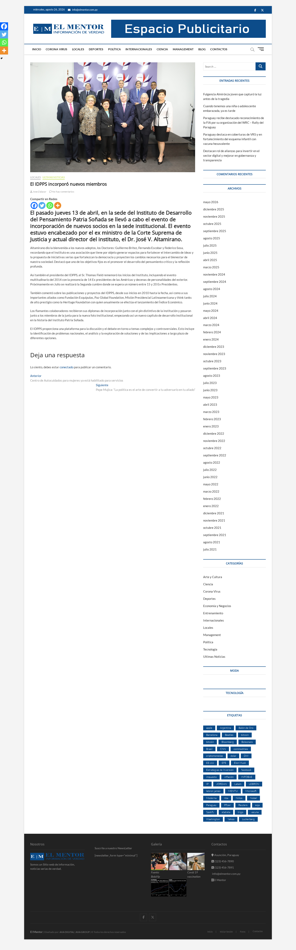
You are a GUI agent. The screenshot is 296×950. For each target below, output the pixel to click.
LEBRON (254, 783)
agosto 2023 (211, 375)
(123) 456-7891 (224, 867)
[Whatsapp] (49, 205)
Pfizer (227, 805)
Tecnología (210, 649)
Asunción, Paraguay (226, 855)
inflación (229, 776)
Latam (237, 783)
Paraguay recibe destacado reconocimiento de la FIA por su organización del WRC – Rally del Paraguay (233, 122)
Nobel (253, 798)
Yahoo (231, 819)
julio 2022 (210, 469)
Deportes (96, 49)
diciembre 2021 (213, 513)
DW (246, 755)
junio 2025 (210, 252)
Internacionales (138, 49)
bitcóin (210, 741)
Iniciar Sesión (226, 931)
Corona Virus (56, 49)
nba (226, 798)
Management (183, 49)
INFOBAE (246, 776)
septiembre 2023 (214, 368)
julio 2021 (210, 549)
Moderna (211, 798)
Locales (78, 49)
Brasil (209, 748)
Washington (213, 819)
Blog (202, 49)
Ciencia (162, 49)
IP (207, 783)
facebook (246, 769)
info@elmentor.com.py (84, 9)
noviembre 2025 (214, 216)
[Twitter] (42, 205)
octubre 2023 (212, 361)
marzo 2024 (211, 325)
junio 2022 (210, 477)
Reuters (242, 805)
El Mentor (220, 880)
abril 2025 (210, 260)
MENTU (233, 791)
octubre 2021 (212, 527)
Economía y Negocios (217, 606)
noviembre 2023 (214, 354)
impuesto (211, 776)
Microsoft (251, 791)
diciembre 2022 (213, 433)
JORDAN (221, 783)
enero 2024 (211, 339)
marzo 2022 (211, 491)
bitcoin (245, 734)
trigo (240, 812)
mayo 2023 (210, 397)
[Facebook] (34, 205)
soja (257, 805)
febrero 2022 (212, 498)
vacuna (255, 812)
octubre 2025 (212, 223)
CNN (223, 748)
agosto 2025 (211, 238)
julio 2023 (210, 383)
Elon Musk (240, 762)
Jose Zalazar (39, 191)
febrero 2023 (212, 419)
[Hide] (1, 58)
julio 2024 (210, 296)
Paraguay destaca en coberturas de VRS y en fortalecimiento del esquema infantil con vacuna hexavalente (232, 139)
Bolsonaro (247, 741)
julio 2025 (210, 245)
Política (114, 49)
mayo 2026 (210, 202)
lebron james (213, 791)
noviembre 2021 (214, 520)
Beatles (229, 734)
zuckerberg (248, 819)
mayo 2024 (210, 310)
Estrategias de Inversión (220, 769)
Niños (239, 798)
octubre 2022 (212, 448)
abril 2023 (210, 404)
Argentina (225, 727)
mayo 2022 (210, 484)
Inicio (36, 49)
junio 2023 (210, 390)
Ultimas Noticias (53, 177)
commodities (241, 748)
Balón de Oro (246, 727)
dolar (233, 755)
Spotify (210, 812)
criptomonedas (214, 755)
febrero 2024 (212, 332)
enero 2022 (211, 506)
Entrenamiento (213, 613)
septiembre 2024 (214, 281)
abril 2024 (210, 318)
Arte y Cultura (212, 577)
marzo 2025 (211, 267)
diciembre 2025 (213, 209)
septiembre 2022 (214, 455)
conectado (66, 367)
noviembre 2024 (214, 274)
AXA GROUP (83, 932)
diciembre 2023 (213, 346)
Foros (242, 931)
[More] (57, 205)
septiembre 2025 (214, 231)
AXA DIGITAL (67, 932)
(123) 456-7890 (224, 861)
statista (226, 812)
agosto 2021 (211, 542)
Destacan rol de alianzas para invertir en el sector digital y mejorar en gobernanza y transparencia (231, 155)
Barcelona (211, 734)
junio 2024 (210, 303)
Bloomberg (227, 741)
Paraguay (211, 805)
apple (209, 727)
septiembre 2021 (214, 535)
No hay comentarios (63, 191)
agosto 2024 (211, 289)
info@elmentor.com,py (225, 873)
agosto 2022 (211, 462)
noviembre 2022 (214, 441)
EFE (224, 762)
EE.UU (210, 762)
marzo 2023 (211, 412)
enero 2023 (211, 426)
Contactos (218, 49)
